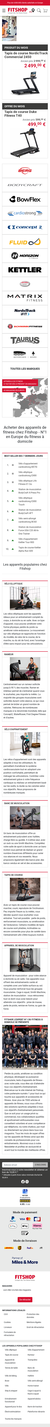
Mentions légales (34, 1322)
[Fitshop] (18, 10)
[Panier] (46, 10)
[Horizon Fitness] (25, 256)
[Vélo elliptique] (25, 598)
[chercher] (39, 11)
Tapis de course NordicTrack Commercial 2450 (26, 55)
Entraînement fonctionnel (11, 1400)
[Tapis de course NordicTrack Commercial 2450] (25, 84)
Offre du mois (14, 106)
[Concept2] (25, 227)
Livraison (8, 1327)
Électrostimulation (13, 1412)
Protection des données (33, 1315)
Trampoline (32, 1360)
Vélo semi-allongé (35, 1381)
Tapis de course (13, 875)
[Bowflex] (25, 199)
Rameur (8, 654)
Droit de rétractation (35, 1327)
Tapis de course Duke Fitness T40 (20, 113)
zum (17, 1290)
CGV (6, 1314)
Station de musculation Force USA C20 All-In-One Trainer (29, 530)
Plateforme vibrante (36, 1412)
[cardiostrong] (25, 213)
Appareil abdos (34, 1399)
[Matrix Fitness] (25, 298)
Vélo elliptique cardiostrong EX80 (27, 474)
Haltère (31, 1376)
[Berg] (25, 171)
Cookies (7, 1322)
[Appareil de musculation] (25, 960)
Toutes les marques (13, 1419)
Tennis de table (11, 1368)
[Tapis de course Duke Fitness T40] (25, 142)
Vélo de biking (11, 1376)
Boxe (7, 1381)
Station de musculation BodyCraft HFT (29, 512)
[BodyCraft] (25, 185)
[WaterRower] (25, 355)
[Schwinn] (25, 326)
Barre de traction (35, 1407)
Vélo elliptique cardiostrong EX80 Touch (27, 501)
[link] (25, 397)
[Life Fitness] (25, 284)
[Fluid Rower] (25, 241)
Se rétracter (25, 1299)
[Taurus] (25, 340)
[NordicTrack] (25, 312)
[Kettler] (25, 270)
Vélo (7, 1386)
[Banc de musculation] (25, 817)
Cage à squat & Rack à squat (34, 1392)
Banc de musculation (16, 803)
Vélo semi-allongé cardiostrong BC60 (27, 520)
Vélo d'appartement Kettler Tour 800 (28, 541)
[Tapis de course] (25, 889)
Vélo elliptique (13, 583)
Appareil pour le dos (13, 1407)
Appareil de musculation (19, 945)
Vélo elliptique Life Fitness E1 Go (27, 482)
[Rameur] (25, 668)
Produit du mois (16, 47)
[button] (4, 28)
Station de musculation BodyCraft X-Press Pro (29, 491)
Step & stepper (11, 1391)
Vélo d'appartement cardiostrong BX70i (28, 465)
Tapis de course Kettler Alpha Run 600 (29, 549)
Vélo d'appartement (16, 729)
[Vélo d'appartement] (25, 743)
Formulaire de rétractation (10, 1334)
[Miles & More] (25, 1260)
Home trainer (33, 1386)
